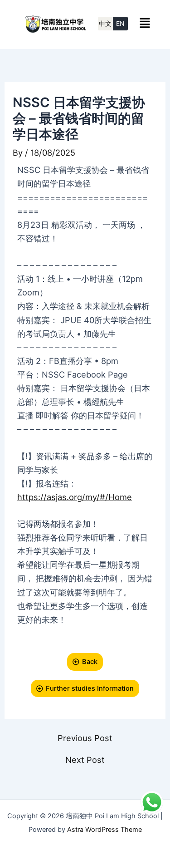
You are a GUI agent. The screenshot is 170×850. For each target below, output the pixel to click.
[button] (145, 22)
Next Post (85, 760)
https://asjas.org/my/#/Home (74, 497)
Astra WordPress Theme (104, 829)
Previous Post (85, 738)
